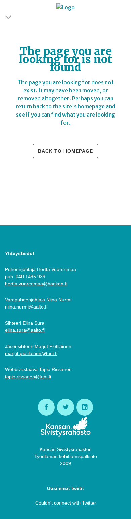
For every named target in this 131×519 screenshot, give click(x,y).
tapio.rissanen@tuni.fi (28, 376)
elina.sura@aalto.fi (25, 330)
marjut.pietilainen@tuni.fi (31, 353)
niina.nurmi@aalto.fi (26, 307)
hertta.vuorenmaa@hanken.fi (36, 283)
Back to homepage (65, 151)
